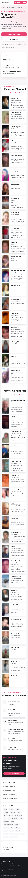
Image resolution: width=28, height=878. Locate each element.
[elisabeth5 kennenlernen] (5, 332)
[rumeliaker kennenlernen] (5, 188)
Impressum (4, 870)
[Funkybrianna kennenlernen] (5, 160)
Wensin (19, 812)
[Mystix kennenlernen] (5, 680)
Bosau (12, 827)
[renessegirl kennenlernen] (5, 289)
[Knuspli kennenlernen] (5, 522)
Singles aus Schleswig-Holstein (10, 798)
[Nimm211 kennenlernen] (5, 651)
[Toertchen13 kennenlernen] (5, 261)
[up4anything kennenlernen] (5, 623)
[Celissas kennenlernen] (5, 145)
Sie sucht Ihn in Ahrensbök (9, 790)
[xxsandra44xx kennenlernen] (5, 303)
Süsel (9, 818)
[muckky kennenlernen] (5, 609)
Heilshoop (18, 827)
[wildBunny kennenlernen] (5, 375)
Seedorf (5, 815)
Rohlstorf (21, 818)
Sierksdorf (11, 830)
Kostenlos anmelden (20, 2)
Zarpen (22, 834)
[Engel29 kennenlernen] (5, 317)
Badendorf (17, 834)
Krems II (18, 830)
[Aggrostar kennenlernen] (5, 480)
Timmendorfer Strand (8, 824)
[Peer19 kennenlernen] (5, 551)
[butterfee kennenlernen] (5, 346)
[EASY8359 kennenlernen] (5, 232)
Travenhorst (11, 809)
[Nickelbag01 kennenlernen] (5, 451)
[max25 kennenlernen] (5, 666)
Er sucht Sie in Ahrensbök (9, 794)
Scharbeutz (6, 812)
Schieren (5, 830)
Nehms (12, 821)
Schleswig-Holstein (10, 7)
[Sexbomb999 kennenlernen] (5, 436)
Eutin (5, 818)
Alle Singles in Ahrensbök (9, 786)
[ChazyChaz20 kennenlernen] (5, 465)
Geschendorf (6, 821)
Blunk (10, 837)
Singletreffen (6, 2)
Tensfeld (16, 837)
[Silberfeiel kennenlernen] (5, 422)
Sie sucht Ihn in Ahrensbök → (17, 93)
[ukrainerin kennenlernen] (5, 202)
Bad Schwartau (18, 815)
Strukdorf (11, 815)
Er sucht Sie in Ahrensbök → (18, 394)
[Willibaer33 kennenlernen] (5, 508)
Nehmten (5, 834)
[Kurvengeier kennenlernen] (5, 581)
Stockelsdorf (6, 827)
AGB (9, 870)
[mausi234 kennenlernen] (5, 218)
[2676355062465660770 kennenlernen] (5, 406)
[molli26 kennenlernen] (5, 246)
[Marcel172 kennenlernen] (5, 637)
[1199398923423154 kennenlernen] (5, 275)
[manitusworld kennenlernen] (5, 536)
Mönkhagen (14, 818)
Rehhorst (5, 837)
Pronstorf (18, 809)
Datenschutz (15, 870)
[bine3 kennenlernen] (5, 360)
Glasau (5, 809)
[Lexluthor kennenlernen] (5, 494)
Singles (2, 7)
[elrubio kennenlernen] (5, 595)
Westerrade (13, 812)
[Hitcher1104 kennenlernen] (5, 566)
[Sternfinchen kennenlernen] (5, 117)
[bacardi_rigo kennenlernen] (5, 131)
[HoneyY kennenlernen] (5, 102)
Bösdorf (11, 834)
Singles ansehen (14, 39)
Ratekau (16, 824)
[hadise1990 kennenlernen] (5, 174)
